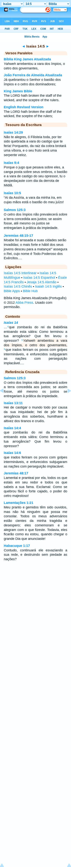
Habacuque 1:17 (17, 546)
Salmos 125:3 (15, 210)
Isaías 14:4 (12, 428)
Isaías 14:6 (12, 453)
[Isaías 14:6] (66, 399)
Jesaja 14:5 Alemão (41, 282)
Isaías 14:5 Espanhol (39, 277)
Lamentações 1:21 (18, 503)
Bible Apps (12, 291)
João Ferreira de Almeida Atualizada (33, 75)
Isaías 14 (11, 323)
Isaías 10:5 (12, 193)
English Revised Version (23, 107)
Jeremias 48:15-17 (18, 235)
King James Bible (18, 91)
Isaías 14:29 (13, 132)
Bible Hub (30, 291)
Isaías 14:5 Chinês (18, 286)
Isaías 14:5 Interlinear (20, 273)
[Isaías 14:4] (4, 399)
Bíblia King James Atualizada (27, 59)
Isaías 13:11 (13, 403)
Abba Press (24, 302)
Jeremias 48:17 (16, 473)
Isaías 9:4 (11, 163)
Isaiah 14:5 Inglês (48, 286)
